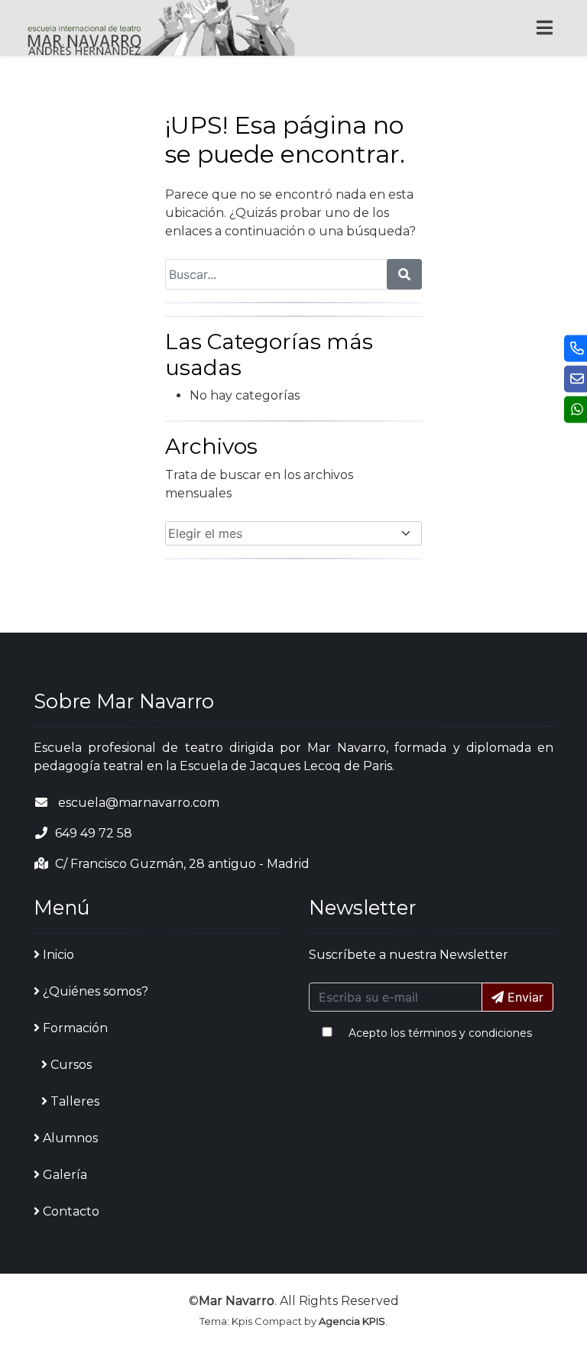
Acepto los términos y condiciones (440, 1033)
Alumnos (70, 1138)
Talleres (74, 1101)
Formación (75, 1028)
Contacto (71, 1211)
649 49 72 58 (93, 833)
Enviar (523, 997)
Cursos (71, 1064)
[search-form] (404, 274)
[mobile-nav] (544, 28)
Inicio (58, 954)
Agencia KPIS (352, 1321)
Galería (65, 1174)
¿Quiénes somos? (95, 991)
